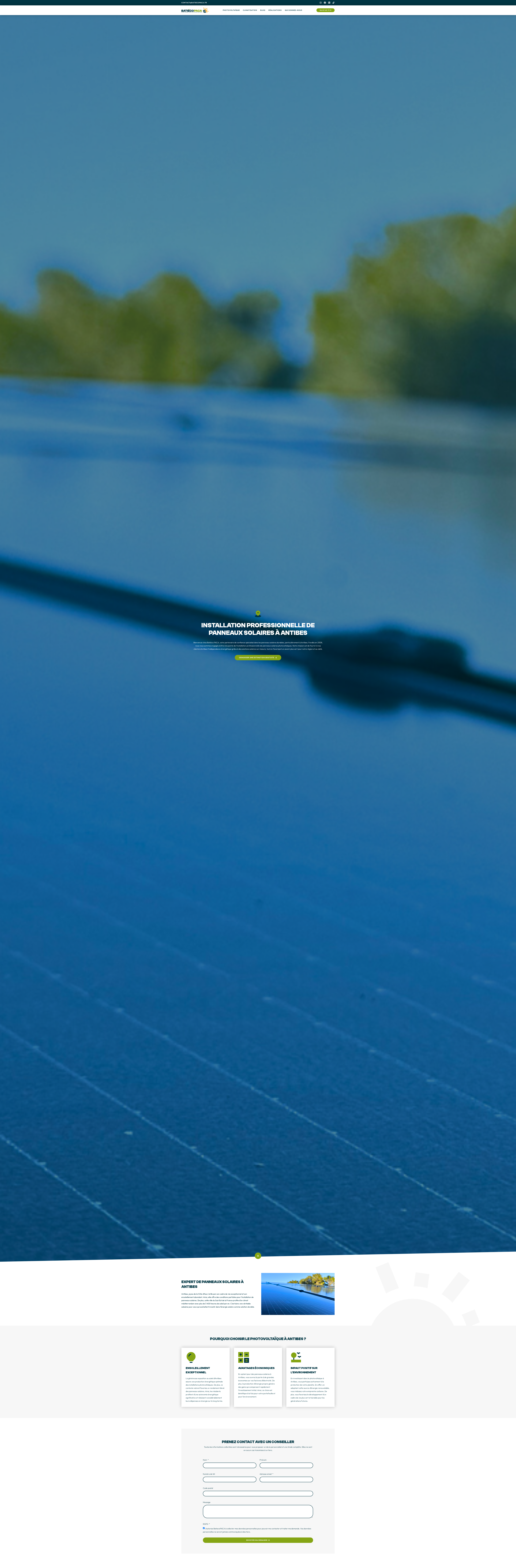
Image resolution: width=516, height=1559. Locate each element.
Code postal (208, 1488)
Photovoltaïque (231, 10)
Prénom (263, 1460)
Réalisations (275, 10)
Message (206, 1502)
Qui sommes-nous (293, 10)
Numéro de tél (209, 1474)
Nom (205, 1460)
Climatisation (250, 10)
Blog (262, 10)
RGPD (206, 1524)
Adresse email (266, 1474)
